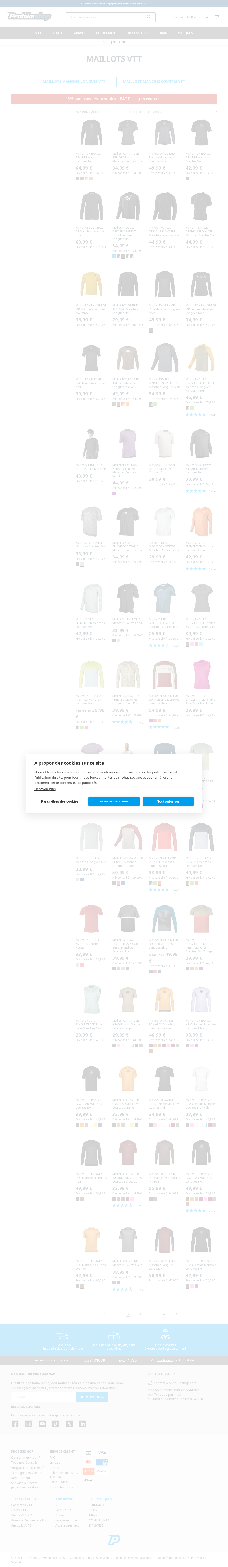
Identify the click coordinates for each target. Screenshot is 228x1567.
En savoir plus (45, 789)
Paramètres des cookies (59, 801)
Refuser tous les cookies (114, 801)
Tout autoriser (168, 801)
